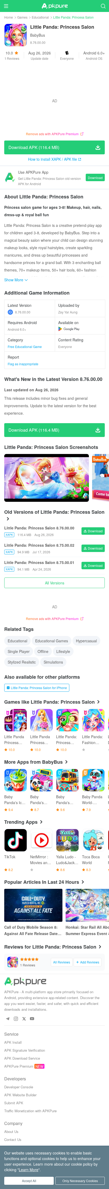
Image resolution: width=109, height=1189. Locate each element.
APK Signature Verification (24, 1050)
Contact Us (12, 1139)
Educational (40, 17)
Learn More (28, 1169)
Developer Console (18, 1086)
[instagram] (15, 1019)
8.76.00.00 (22, 312)
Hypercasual (86, 640)
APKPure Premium (18, 1066)
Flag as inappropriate (23, 364)
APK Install (13, 1042)
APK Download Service (22, 1058)
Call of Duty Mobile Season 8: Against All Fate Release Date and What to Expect (31, 930)
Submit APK (13, 1102)
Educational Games (51, 640)
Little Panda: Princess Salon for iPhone (39, 687)
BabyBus (37, 35)
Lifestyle (63, 651)
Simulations (53, 662)
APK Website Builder (20, 1094)
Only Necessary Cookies (80, 1180)
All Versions (54, 582)
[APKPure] (54, 6)
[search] (103, 6)
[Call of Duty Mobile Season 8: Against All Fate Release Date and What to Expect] (33, 905)
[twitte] (24, 1019)
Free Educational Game (25, 346)
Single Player (19, 651)
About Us (11, 1131)
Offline (43, 651)
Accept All (29, 1180)
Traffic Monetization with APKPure (30, 1110)
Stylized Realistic (22, 662)
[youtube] (32, 1019)
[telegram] (7, 1019)
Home (8, 17)
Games (22, 17)
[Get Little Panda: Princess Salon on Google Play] (69, 329)
